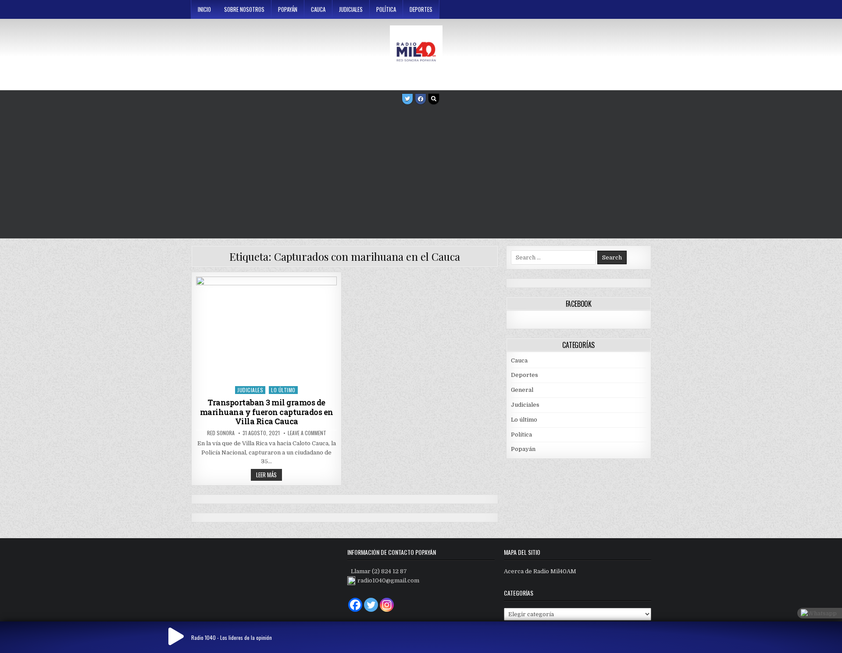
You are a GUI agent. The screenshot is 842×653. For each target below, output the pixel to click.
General (522, 390)
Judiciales (351, 9)
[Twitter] (407, 99)
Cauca (318, 9)
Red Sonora (221, 433)
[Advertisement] (421, 172)
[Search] (433, 99)
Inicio (204, 9)
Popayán (287, 9)
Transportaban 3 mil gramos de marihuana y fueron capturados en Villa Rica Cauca (266, 411)
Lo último (283, 390)
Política (386, 9)
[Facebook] (420, 99)
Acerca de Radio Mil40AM (540, 571)
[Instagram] (387, 605)
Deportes (421, 9)
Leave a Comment (307, 433)
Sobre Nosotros (244, 9)
